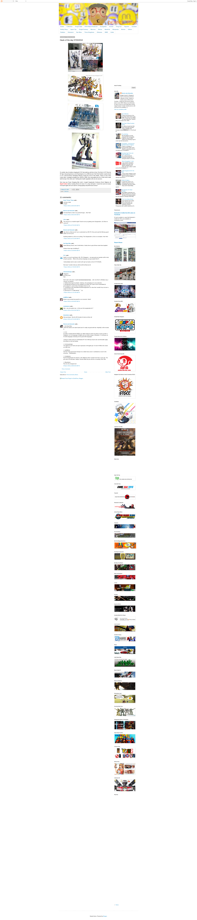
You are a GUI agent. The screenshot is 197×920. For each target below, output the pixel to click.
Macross (93, 29)
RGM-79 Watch (125, 180)
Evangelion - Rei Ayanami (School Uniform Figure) (128, 144)
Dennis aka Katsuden (69, 210)
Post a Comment (66, 369)
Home (85, 372)
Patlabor (62, 32)
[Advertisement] (125, 60)
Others (130, 29)
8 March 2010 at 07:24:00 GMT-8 (71, 319)
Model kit (107, 29)
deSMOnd (66, 297)
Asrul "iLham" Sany (68, 200)
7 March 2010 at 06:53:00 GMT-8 (71, 214)
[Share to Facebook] (77, 189)
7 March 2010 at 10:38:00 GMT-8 (71, 250)
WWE (106, 32)
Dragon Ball (78, 26)
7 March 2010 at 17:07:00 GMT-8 (71, 292)
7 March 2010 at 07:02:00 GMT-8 (71, 225)
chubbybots (66, 306)
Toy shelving (125, 134)
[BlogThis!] (74, 189)
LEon (64, 219)
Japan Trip (73, 29)
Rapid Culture (63, 184)
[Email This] (72, 189)
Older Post (108, 372)
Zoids (112, 32)
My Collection (125, 113)
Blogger (105, 916)
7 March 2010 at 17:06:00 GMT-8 (71, 267)
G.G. (64, 255)
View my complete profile (120, 109)
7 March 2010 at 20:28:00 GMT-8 (71, 301)
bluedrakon (66, 315)
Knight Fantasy (83, 29)
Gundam (134, 26)
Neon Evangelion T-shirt (128, 161)
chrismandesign (67, 271)
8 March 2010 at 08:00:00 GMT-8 (71, 365)
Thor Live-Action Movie (127, 199)
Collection (69, 26)
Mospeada (116, 29)
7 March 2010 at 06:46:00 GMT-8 (71, 205)
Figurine (126, 26)
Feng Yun (119, 26)
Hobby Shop (64, 29)
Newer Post (63, 372)
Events (111, 26)
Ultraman (99, 32)
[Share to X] (75, 189)
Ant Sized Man (67, 243)
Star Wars (79, 32)
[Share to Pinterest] (78, 189)
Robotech (71, 32)
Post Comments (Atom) (72, 374)
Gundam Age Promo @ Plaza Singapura (127, 153)
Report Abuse (118, 242)
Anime (62, 26)
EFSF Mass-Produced (91, 26)
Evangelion (103, 26)
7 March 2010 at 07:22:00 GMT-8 (71, 238)
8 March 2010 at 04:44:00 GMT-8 (71, 310)
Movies (123, 29)
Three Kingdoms (89, 32)
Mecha (100, 29)
